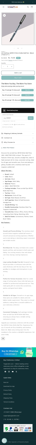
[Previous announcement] (3, 2)
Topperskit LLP (15, 442)
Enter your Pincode (7, 114)
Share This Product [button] (8, 147)
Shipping (10, 60)
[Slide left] (14, 48)
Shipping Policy (7, 398)
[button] (3, 7)
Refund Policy (7, 394)
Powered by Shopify (24, 442)
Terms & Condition (8, 402)
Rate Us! (5, 382)
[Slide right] (22, 48)
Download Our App (9, 386)
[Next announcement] (33, 2)
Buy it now (18, 78)
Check (30, 118)
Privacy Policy (7, 390)
